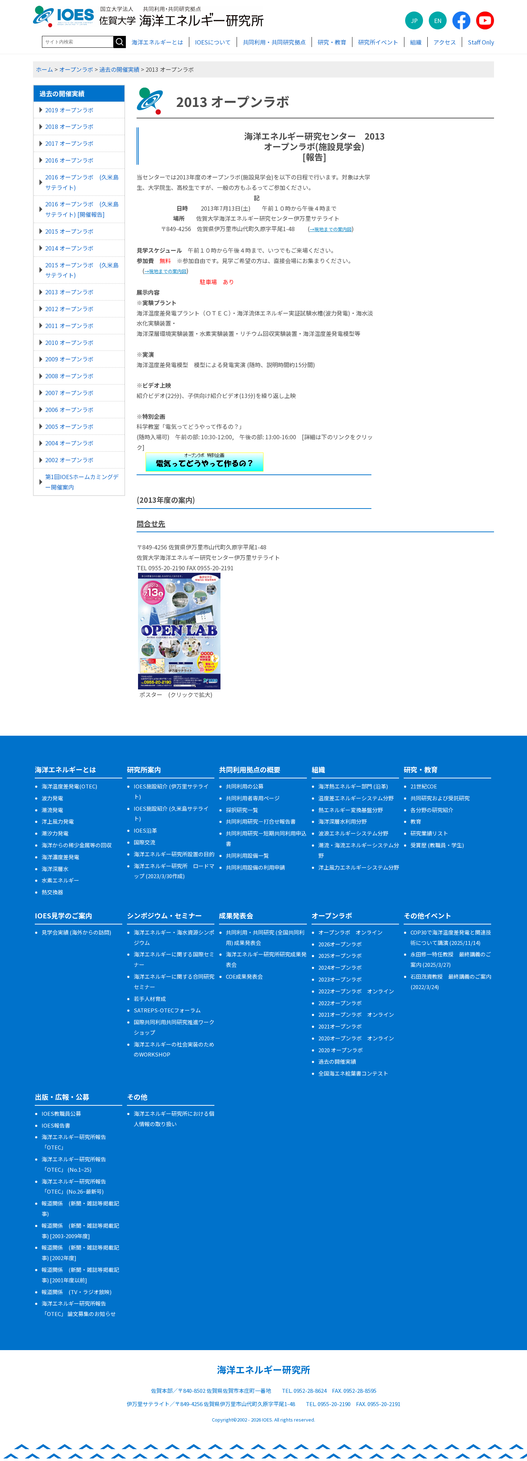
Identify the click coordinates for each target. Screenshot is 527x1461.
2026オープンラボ (340, 944)
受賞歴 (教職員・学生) (437, 845)
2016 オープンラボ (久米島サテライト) (82, 182)
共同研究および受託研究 (440, 798)
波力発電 (52, 798)
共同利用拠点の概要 (249, 769)
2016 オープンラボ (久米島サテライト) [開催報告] (82, 209)
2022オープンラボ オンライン (356, 991)
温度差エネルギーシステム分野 (356, 798)
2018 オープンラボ (69, 126)
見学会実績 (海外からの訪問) (76, 932)
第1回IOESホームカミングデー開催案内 (82, 481)
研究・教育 (332, 42)
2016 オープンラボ (69, 160)
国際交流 (144, 842)
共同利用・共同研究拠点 (274, 42)
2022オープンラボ (340, 1003)
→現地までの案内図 (331, 229)
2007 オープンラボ (69, 392)
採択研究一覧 (242, 810)
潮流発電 (52, 810)
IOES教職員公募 (61, 1113)
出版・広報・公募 (62, 1096)
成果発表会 (236, 915)
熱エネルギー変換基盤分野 (350, 810)
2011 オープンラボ (69, 325)
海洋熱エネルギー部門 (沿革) (353, 786)
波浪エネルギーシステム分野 (353, 833)
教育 (415, 821)
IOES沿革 (145, 830)
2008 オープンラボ (69, 375)
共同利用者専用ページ (253, 798)
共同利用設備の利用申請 (255, 867)
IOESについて (213, 42)
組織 (416, 42)
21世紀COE (423, 786)
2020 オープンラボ (340, 1050)
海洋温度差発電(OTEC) (69, 786)
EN (438, 20)
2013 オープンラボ (69, 291)
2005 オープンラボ (69, 426)
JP (414, 20)
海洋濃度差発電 (60, 857)
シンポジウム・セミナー (164, 915)
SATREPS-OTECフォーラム (167, 1010)
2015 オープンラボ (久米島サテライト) (82, 270)
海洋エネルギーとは (157, 42)
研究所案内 (144, 769)
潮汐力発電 (55, 833)
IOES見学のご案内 (63, 915)
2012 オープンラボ (69, 308)
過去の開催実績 (119, 69)
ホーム (44, 69)
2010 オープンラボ (69, 342)
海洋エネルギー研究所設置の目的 (174, 854)
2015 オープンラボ (69, 231)
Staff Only (481, 42)
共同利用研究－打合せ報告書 (261, 821)
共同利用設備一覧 (247, 855)
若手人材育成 (150, 998)
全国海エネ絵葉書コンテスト (353, 1073)
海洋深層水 (55, 868)
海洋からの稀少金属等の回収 (76, 845)
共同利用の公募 (245, 786)
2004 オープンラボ (69, 443)
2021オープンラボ (340, 1026)
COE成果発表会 (244, 976)
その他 (137, 1096)
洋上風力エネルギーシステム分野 (358, 867)
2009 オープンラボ (69, 359)
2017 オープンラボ (69, 143)
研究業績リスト (429, 833)
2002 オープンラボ (69, 459)
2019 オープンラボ (69, 110)
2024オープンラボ (340, 967)
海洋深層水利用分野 (342, 821)
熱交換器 (52, 892)
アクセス (444, 42)
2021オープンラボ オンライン (356, 1014)
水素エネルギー (60, 880)
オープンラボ (76, 69)
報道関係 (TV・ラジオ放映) (76, 1292)
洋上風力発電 (58, 821)
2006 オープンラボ (69, 409)
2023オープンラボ (340, 979)
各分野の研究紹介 (432, 810)
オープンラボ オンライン (350, 932)
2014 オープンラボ (69, 248)
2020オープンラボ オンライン (356, 1038)
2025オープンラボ (340, 955)
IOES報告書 (56, 1125)
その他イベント (427, 915)
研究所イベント (378, 42)
